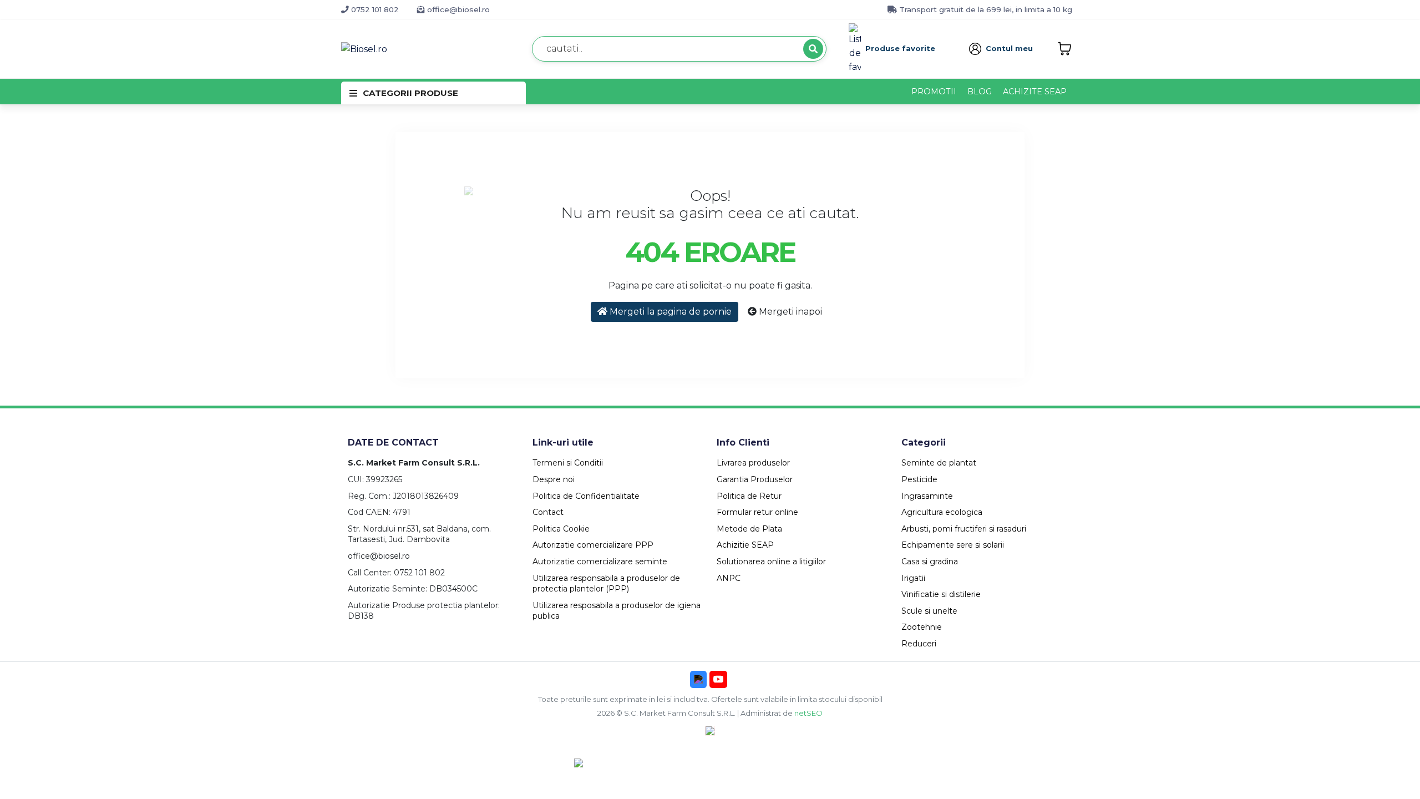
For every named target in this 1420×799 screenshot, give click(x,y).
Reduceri (918, 644)
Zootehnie (921, 627)
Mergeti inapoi (789, 311)
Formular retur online (757, 512)
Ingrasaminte (927, 496)
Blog (979, 92)
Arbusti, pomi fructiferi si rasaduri (963, 529)
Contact (548, 512)
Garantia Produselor (755, 479)
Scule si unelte (929, 611)
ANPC (729, 578)
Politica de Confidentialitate (586, 496)
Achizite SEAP (1035, 92)
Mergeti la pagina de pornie (669, 311)
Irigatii (913, 578)
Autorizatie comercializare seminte (599, 562)
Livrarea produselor (753, 463)
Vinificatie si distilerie (941, 594)
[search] (813, 49)
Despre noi (553, 479)
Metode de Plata (749, 529)
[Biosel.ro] (364, 48)
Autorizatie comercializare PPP (592, 545)
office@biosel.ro (457, 9)
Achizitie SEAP (745, 545)
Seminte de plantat (938, 463)
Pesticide (919, 479)
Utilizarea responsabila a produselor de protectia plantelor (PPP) (606, 583)
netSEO (808, 713)
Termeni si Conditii (567, 463)
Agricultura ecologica (941, 512)
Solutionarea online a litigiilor (771, 562)
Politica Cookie (561, 529)
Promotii (933, 92)
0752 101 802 (374, 9)
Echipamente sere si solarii (952, 545)
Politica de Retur (749, 496)
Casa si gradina (929, 562)
